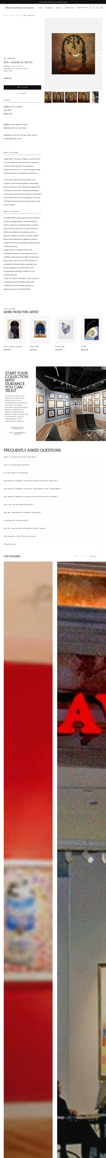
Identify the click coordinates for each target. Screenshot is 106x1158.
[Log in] (97, 8)
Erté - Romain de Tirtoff (18, 62)
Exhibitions (69, 8)
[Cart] (101, 8)
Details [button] (7, 100)
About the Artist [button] (11, 211)
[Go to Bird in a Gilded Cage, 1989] (14, 329)
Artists (59, 8)
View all (93, 556)
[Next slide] (101, 555)
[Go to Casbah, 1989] (40, 329)
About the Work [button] (11, 152)
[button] (82, 8)
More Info (8, 71)
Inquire (22, 93)
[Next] (101, 313)
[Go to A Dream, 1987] (65, 329)
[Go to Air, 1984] (91, 329)
